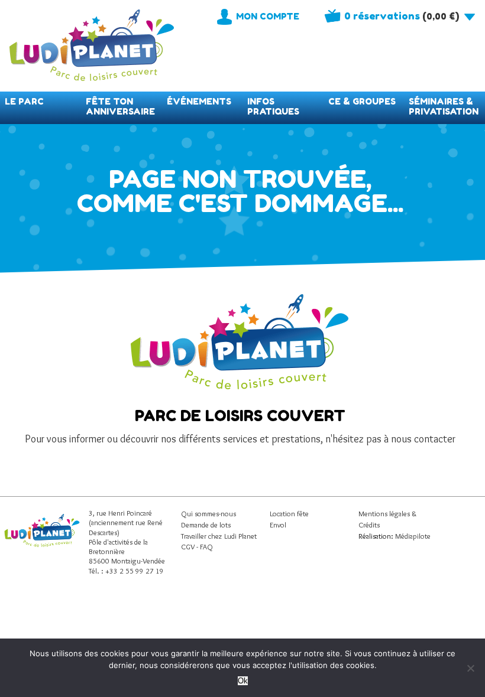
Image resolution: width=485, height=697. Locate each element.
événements (199, 101)
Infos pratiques (273, 106)
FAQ (206, 546)
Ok (243, 680)
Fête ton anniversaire (120, 106)
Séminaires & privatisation (443, 106)
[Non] (470, 668)
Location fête (289, 513)
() (401, 16)
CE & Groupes (362, 101)
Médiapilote (413, 536)
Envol (278, 524)
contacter (434, 438)
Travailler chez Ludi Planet (219, 536)
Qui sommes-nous (208, 513)
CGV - (190, 546)
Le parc (24, 101)
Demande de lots (206, 524)
